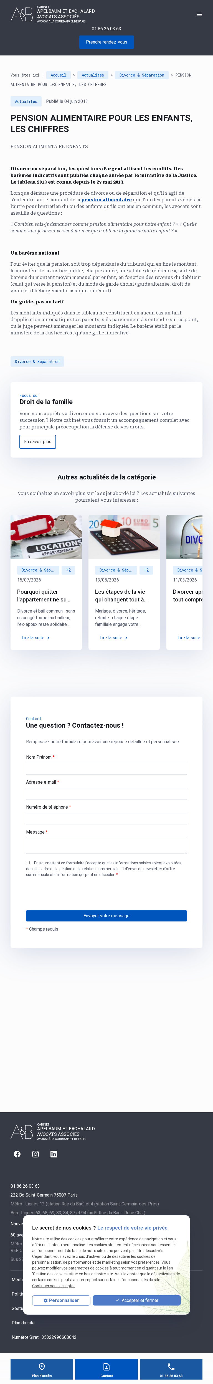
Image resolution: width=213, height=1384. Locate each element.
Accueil (58, 75)
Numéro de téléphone (48, 807)
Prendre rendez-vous (106, 42)
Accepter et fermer (139, 1300)
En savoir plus (37, 441)
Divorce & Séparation (142, 75)
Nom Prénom (40, 757)
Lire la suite (33, 637)
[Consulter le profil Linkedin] (53, 1154)
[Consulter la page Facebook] (17, 1154)
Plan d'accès (42, 1376)
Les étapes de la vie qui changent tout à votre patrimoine (120, 595)
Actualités (93, 75)
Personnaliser (64, 1300)
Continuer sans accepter (53, 1286)
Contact (106, 1376)
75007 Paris (44, 1195)
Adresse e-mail (42, 782)
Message (37, 832)
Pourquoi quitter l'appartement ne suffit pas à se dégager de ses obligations (45, 595)
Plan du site (23, 1322)
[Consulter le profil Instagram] (35, 1154)
